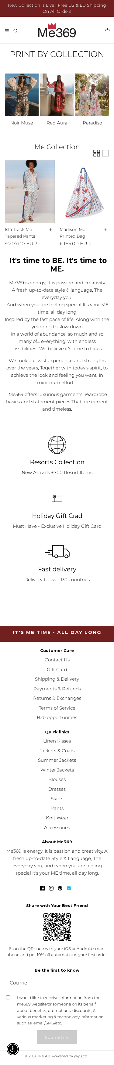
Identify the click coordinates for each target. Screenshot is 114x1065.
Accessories (57, 827)
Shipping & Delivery (57, 679)
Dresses (57, 789)
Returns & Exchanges (57, 698)
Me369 (44, 1056)
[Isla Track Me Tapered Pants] (30, 191)
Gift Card (57, 669)
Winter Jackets (57, 770)
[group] (22, 100)
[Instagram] (51, 888)
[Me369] (57, 30)
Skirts (57, 798)
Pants (57, 808)
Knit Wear (57, 818)
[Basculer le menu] (6, 30)
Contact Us (57, 660)
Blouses (57, 779)
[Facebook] (42, 888)
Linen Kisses (57, 741)
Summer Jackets (57, 760)
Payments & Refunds (57, 689)
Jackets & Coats (57, 751)
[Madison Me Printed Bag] (84, 191)
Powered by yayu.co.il (70, 1056)
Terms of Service (57, 708)
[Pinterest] (60, 888)
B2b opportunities (57, 717)
